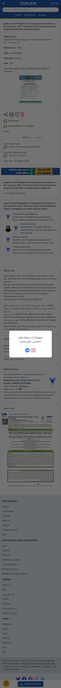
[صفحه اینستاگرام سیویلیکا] (33, 350)
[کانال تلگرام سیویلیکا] (27, 350)
